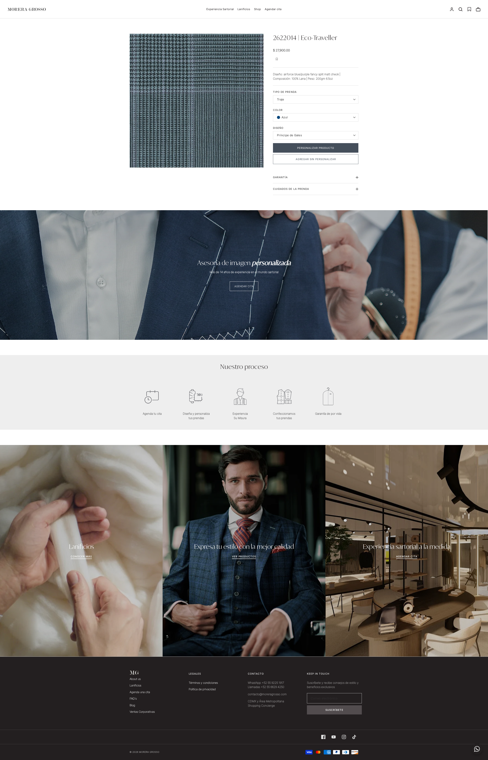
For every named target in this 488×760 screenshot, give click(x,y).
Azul (285, 117)
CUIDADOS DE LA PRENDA (291, 188)
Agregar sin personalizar (316, 159)
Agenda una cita (140, 692)
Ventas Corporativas (142, 712)
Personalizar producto (315, 147)
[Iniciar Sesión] (452, 9)
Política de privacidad (202, 689)
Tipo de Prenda (285, 91)
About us (135, 679)
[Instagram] (344, 737)
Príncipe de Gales (289, 135)
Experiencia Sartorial (220, 9)
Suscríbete (334, 709)
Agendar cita (273, 9)
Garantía (280, 177)
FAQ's (133, 698)
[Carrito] (478, 9)
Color (278, 109)
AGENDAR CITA (244, 286)
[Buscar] (460, 9)
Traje (280, 99)
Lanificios (244, 9)
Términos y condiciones (203, 683)
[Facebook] (323, 737)
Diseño (278, 127)
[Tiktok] (354, 737)
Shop (257, 9)
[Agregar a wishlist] (277, 59)
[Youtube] (333, 737)
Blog (132, 705)
